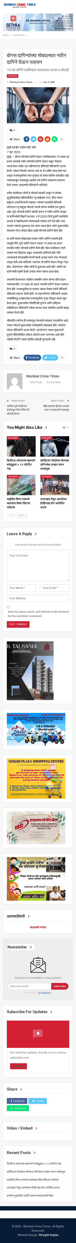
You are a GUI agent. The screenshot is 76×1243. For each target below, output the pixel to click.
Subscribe (60, 986)
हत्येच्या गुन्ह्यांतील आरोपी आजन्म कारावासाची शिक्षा (30, 1195)
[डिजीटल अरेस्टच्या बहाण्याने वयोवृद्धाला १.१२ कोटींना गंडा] (21, 446)
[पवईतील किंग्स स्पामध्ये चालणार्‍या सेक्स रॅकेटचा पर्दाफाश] (21, 485)
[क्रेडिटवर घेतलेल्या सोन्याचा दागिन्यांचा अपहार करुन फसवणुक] (54, 446)
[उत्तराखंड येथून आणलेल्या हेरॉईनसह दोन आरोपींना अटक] (54, 485)
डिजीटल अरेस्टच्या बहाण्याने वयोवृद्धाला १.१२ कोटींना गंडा (34, 1163)
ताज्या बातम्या (12, 76)
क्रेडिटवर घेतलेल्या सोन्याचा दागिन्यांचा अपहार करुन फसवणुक (36, 1171)
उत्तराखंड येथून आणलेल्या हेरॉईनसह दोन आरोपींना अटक (33, 1187)
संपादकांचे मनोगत (38, 927)
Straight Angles (48, 1235)
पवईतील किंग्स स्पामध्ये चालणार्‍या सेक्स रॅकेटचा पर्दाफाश (33, 1179)
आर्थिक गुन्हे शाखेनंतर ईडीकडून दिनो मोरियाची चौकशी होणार (18, 409)
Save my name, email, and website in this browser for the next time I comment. (38, 613)
